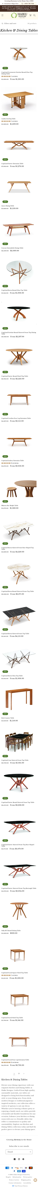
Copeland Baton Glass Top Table (12, 675)
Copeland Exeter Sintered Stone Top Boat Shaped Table (17, 845)
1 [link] (14, 1074)
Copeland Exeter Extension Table (12, 163)
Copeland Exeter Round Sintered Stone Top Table (17, 802)
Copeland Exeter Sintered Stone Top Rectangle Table (18, 888)
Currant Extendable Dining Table (12, 248)
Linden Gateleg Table (8, 118)
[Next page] (24, 1073)
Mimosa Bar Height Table (9, 505)
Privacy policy (27, 1177)
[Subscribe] (30, 1152)
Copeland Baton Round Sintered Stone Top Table (17, 591)
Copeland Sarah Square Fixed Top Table (14, 972)
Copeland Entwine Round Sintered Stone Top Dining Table (18, 333)
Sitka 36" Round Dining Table (11, 930)
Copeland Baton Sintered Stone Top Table (15, 633)
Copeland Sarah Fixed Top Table (12, 1017)
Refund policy (17, 1177)
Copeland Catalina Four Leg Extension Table (16, 418)
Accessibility (27, 1183)
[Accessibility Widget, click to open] (35, 1180)
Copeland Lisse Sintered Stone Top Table (14, 760)
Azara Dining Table (7, 206)
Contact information (15, 1183)
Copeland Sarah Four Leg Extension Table (15, 1060)
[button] (2, 15)
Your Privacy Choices (21, 1186)
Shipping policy (26, 1180)
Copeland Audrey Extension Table (12, 460)
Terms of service (14, 1180)
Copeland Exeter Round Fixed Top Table (14, 376)
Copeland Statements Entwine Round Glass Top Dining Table (17, 73)
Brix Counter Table (7, 718)
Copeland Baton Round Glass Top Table (14, 290)
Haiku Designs (17, 1174)
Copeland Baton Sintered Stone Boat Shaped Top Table (17, 548)
